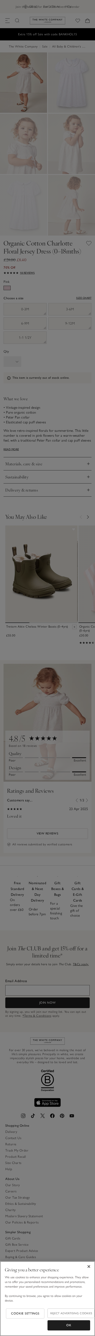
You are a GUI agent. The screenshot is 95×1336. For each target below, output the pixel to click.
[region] (47, 1298)
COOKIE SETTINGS (25, 1313)
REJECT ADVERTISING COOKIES (71, 1313)
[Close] (89, 1266)
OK (68, 1325)
